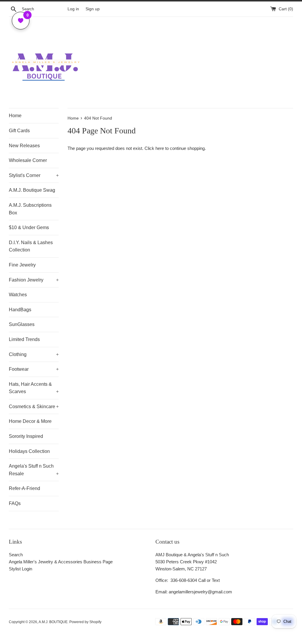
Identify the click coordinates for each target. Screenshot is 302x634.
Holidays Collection (29, 451)
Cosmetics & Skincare (34, 406)
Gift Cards (19, 130)
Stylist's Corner (34, 175)
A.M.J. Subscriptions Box (30, 209)
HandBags (20, 309)
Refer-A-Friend (24, 488)
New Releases (24, 145)
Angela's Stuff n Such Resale (34, 470)
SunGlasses (22, 324)
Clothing (34, 354)
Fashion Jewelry (34, 279)
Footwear (34, 369)
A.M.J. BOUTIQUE (53, 622)
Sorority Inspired (26, 436)
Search (16, 554)
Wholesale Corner (28, 160)
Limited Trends (24, 339)
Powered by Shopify (85, 622)
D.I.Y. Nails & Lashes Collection (31, 246)
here (159, 148)
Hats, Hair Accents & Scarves (34, 388)
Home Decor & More (30, 421)
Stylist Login (20, 568)
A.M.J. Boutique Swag (32, 190)
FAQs (15, 503)
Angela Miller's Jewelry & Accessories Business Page (61, 561)
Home (15, 115)
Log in (73, 9)
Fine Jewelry (22, 264)
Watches (18, 294)
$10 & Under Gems (29, 227)
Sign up (93, 9)
